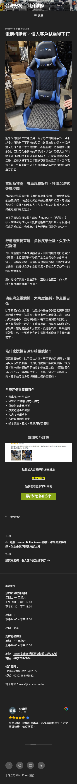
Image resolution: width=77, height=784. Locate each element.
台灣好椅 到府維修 (24, 5)
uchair (25, 28)
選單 (40, 15)
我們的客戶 (15, 516)
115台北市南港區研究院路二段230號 (35, 654)
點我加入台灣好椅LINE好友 (38, 469)
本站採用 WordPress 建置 (19, 775)
